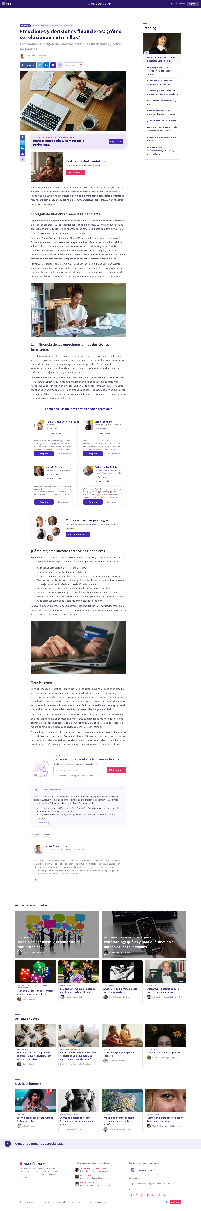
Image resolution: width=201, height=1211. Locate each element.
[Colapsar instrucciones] (121, 790)
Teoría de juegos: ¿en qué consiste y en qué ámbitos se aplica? (35, 992)
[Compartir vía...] (22, 159)
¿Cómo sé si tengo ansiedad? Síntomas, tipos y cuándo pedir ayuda (76, 1121)
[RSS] (164, 1195)
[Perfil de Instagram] (36, 880)
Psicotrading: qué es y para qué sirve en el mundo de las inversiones (139, 944)
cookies (101, 1202)
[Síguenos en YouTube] (153, 1195)
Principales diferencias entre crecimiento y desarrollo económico (118, 1121)
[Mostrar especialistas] (7, 1143)
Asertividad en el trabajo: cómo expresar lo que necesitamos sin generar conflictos (34, 1056)
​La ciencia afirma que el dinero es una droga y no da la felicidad (77, 990)
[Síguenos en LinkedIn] (142, 1195)
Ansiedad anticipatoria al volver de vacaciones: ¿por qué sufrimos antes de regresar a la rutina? (78, 1056)
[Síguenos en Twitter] (137, 1195)
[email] (53, 65)
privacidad (92, 1202)
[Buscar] (172, 4)
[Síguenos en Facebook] (131, 1195)
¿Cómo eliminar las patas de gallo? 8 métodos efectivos (165, 1119)
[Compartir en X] (22, 142)
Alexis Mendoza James (36, 55)
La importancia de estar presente (164, 1052)
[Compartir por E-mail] (22, 153)
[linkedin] (46, 65)
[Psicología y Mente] (99, 3)
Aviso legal (82, 1202)
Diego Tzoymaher (104, 422)
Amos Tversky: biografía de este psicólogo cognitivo (120, 990)
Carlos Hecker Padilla (106, 467)
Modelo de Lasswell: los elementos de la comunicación (51, 944)
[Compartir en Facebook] (22, 137)
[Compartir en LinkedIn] (22, 148)
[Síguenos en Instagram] (148, 1195)
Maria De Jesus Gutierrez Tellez (62, 422)
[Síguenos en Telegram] (159, 1195)
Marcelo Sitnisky (54, 467)
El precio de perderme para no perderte (119, 1054)
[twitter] (40, 65)
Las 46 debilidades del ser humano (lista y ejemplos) (35, 1119)
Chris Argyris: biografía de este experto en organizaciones (163, 990)
